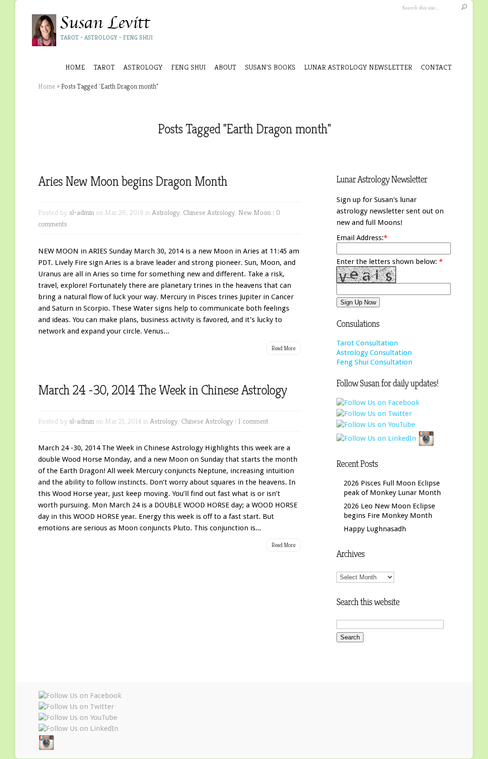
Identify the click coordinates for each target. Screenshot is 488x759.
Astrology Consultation (374, 352)
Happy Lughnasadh (375, 529)
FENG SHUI (188, 66)
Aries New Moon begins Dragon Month (132, 181)
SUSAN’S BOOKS (270, 66)
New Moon (254, 212)
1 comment (253, 420)
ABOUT (225, 66)
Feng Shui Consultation (374, 362)
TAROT (104, 66)
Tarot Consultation (367, 343)
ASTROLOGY (143, 66)
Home (75, 66)
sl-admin (81, 212)
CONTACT (436, 66)
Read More (283, 348)
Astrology (166, 212)
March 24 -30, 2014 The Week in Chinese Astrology (162, 390)
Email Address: (360, 237)
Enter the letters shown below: (389, 261)
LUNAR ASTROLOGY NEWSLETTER (358, 66)
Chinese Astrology (209, 212)
